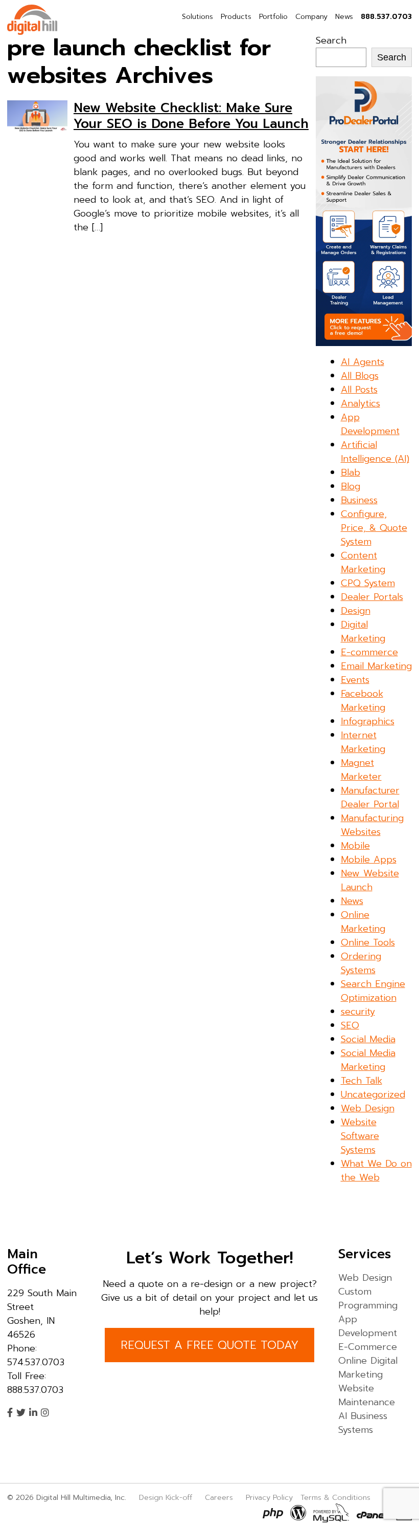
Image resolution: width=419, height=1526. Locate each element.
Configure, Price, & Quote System (374, 528)
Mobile (355, 846)
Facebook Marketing (363, 700)
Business (359, 500)
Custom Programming (368, 1298)
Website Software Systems (360, 1136)
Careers (219, 1497)
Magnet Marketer (361, 770)
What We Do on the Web (376, 1170)
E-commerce (369, 652)
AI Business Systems (362, 1423)
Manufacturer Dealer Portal (370, 797)
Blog (350, 486)
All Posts (359, 389)
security (358, 1011)
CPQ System (368, 583)
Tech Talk (361, 1080)
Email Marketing (376, 666)
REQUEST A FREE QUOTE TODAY (209, 1345)
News (344, 16)
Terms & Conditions (335, 1497)
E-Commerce (367, 1347)
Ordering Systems (361, 963)
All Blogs (360, 376)
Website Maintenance (366, 1395)
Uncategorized (373, 1094)
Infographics (367, 721)
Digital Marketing (363, 631)
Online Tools (368, 942)
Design (355, 611)
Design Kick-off (167, 1497)
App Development (370, 424)
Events (355, 680)
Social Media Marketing (368, 1060)
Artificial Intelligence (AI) (375, 452)
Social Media (368, 1039)
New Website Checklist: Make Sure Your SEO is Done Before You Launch (191, 115)
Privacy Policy (269, 1497)
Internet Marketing (363, 742)
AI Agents (362, 362)
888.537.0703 (386, 16)
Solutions (197, 16)
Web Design (367, 1108)
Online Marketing (363, 922)
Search (331, 40)
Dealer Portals (372, 597)
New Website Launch (370, 880)
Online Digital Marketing (368, 1367)
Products (236, 16)
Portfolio (273, 16)
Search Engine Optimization (373, 991)
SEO (350, 1025)
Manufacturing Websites (372, 825)
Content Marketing (363, 562)
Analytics (360, 403)
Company (311, 16)
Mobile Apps (369, 859)
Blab (350, 472)
